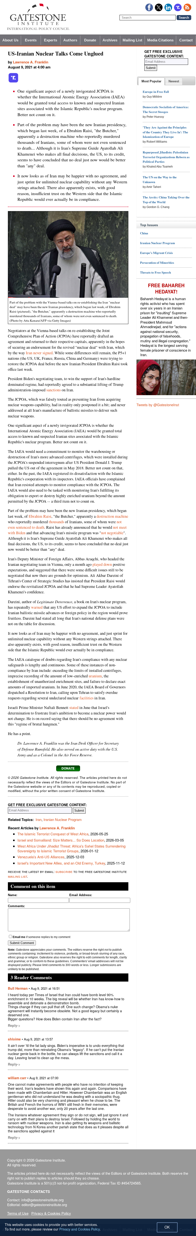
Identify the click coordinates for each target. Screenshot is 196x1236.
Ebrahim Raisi (40, 516)
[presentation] (151, 81)
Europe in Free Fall (156, 91)
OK (167, 1227)
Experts (50, 40)
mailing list (17, 876)
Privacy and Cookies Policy (79, 1229)
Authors (70, 40)
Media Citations (160, 40)
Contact (186, 40)
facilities (86, 698)
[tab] (151, 81)
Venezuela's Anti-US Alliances (41, 856)
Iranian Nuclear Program (63, 819)
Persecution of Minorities (157, 262)
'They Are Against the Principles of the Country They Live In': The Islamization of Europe (165, 132)
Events (31, 40)
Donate (90, 40)
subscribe (63, 871)
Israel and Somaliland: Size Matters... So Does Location (60, 840)
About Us (10, 40)
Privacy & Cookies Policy (51, 1213)
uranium (95, 676)
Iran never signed (39, 352)
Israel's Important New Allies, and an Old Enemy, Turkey (61, 862)
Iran (39, 819)
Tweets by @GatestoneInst (157, 404)
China (144, 233)
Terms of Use (17, 1213)
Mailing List (132, 40)
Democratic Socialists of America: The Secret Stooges (166, 109)
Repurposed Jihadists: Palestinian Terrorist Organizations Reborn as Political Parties (166, 157)
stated (73, 707)
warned (37, 607)
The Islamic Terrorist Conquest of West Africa (52, 833)
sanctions (53, 390)
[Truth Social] (13, 81)
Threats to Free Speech (155, 272)
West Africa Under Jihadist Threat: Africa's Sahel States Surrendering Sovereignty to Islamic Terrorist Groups (71, 848)
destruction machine (112, 516)
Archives (110, 40)
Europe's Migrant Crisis (156, 252)
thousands (56, 521)
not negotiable (112, 532)
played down (102, 564)
